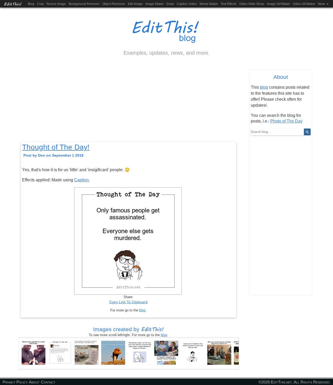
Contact (48, 382)
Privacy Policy (15, 382)
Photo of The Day (286, 121)
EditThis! (12, 4)
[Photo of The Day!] (113, 352)
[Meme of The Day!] (34, 352)
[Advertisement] (128, 103)
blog (142, 310)
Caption (81, 180)
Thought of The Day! (55, 147)
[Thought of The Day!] (60, 352)
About (34, 382)
